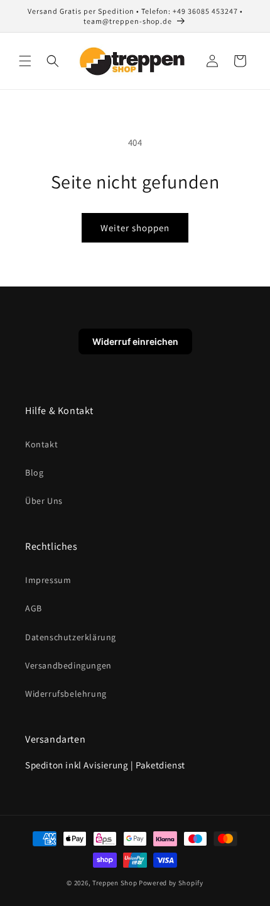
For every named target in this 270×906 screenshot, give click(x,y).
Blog (34, 472)
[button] (25, 61)
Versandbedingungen (68, 665)
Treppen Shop (114, 882)
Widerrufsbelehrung (66, 693)
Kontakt (41, 444)
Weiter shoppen (135, 228)
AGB (33, 608)
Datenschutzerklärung (70, 637)
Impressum (48, 580)
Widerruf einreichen (135, 341)
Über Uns (44, 500)
